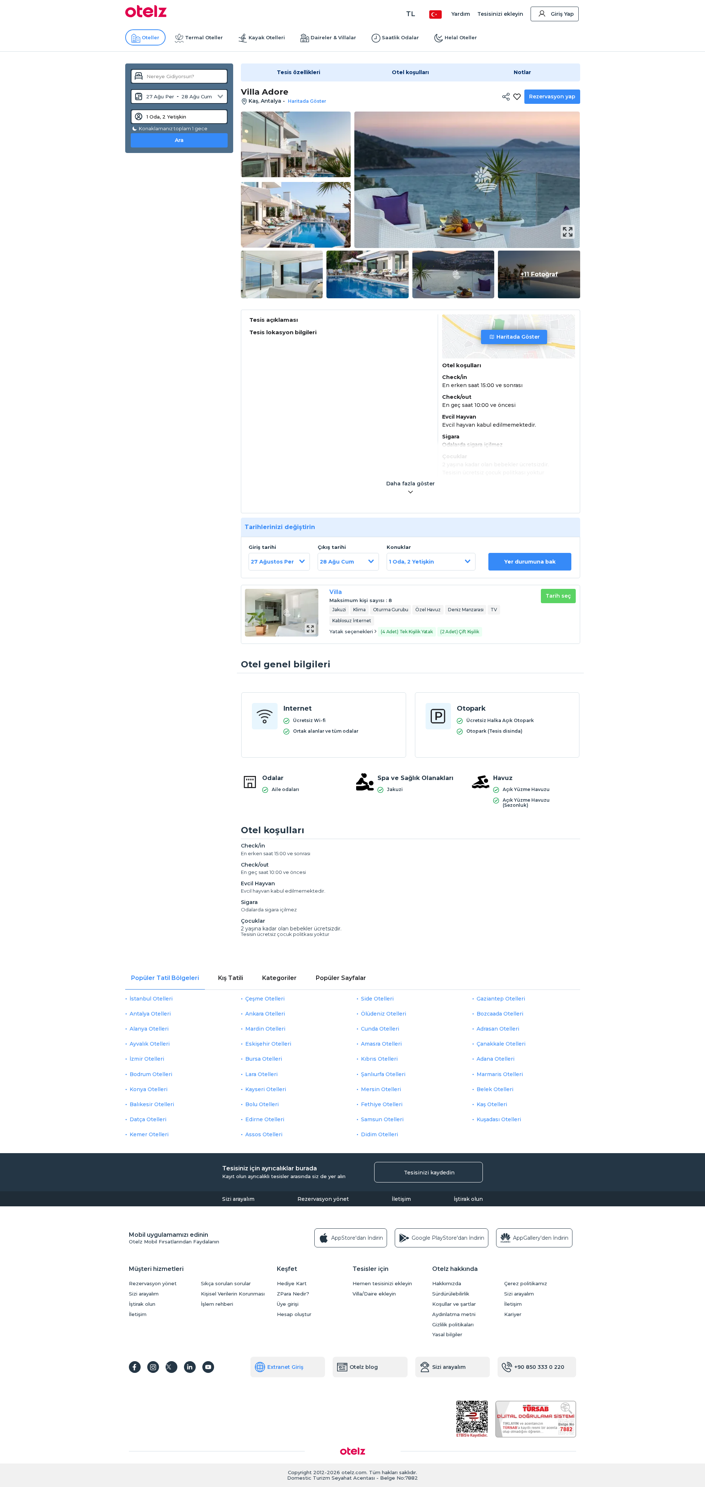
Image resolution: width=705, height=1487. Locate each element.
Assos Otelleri (263, 1134)
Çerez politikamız (525, 1283)
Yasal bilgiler (447, 1334)
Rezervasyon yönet (323, 1199)
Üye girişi (288, 1304)
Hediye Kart (292, 1283)
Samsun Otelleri (382, 1119)
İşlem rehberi (217, 1304)
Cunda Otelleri (380, 1028)
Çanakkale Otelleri (501, 1043)
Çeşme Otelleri (265, 998)
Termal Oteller (204, 37)
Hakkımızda (446, 1283)
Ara (179, 140)
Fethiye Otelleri (381, 1104)
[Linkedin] (190, 1367)
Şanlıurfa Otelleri (383, 1074)
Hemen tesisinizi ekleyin (382, 1283)
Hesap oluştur (294, 1314)
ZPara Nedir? (293, 1294)
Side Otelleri (377, 998)
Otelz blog (364, 1367)
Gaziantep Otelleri (501, 998)
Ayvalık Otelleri (150, 1043)
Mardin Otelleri (265, 1028)
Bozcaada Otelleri (500, 1013)
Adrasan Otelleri (498, 1028)
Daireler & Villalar (333, 37)
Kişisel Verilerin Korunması (233, 1294)
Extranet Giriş (285, 1367)
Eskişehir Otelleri (268, 1043)
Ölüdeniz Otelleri (383, 1013)
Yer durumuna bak (530, 561)
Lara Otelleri (261, 1074)
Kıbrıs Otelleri (379, 1059)
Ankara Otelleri (265, 1013)
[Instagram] (153, 1367)
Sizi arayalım (238, 1199)
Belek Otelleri (495, 1089)
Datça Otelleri (148, 1119)
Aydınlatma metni (454, 1314)
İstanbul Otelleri (151, 998)
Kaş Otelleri (492, 1104)
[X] (171, 1367)
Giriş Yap (562, 14)
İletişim (401, 1199)
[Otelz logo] (146, 15)
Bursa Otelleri (263, 1059)
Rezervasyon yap (552, 96)
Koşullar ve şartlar (454, 1304)
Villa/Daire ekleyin (374, 1294)
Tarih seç (558, 596)
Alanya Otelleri (149, 1028)
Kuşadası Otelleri (499, 1119)
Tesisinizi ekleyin (500, 14)
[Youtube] (208, 1367)
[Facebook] (135, 1367)
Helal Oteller (461, 37)
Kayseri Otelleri (265, 1089)
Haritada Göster (518, 337)
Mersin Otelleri (381, 1089)
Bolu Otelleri (262, 1104)
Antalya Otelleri (150, 1013)
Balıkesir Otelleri (152, 1104)
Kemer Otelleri (149, 1134)
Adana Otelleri (495, 1059)
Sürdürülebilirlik (450, 1294)
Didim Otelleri (379, 1134)
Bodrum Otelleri (151, 1074)
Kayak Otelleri (267, 37)
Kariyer (512, 1314)
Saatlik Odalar (400, 37)
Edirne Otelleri (264, 1119)
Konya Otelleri (148, 1089)
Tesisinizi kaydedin (429, 1172)
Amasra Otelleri (381, 1043)
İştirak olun (468, 1199)
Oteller (150, 37)
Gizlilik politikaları (453, 1324)
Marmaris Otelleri (500, 1074)
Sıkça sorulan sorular (226, 1283)
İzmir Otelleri (147, 1059)
